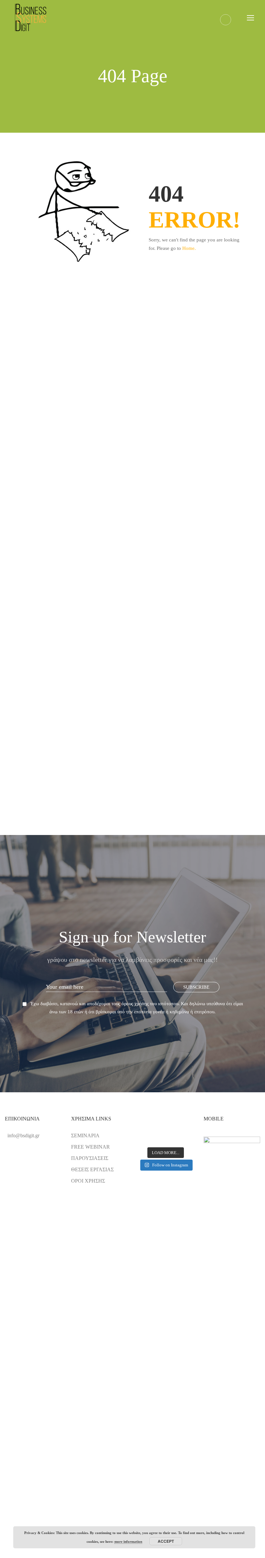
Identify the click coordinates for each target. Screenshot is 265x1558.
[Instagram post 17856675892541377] (185, 1125)
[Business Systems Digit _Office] (185, 1137)
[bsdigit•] (146, 1137)
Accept (166, 1541)
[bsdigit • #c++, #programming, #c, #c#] (166, 1137)
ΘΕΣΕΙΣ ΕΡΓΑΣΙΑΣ (92, 1169)
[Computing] (146, 1125)
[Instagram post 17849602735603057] (166, 1125)
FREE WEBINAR (90, 1147)
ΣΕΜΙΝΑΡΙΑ (85, 1135)
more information (128, 1541)
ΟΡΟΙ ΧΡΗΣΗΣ (88, 1181)
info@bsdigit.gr (23, 1135)
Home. (189, 248)
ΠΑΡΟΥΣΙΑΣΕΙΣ (89, 1158)
